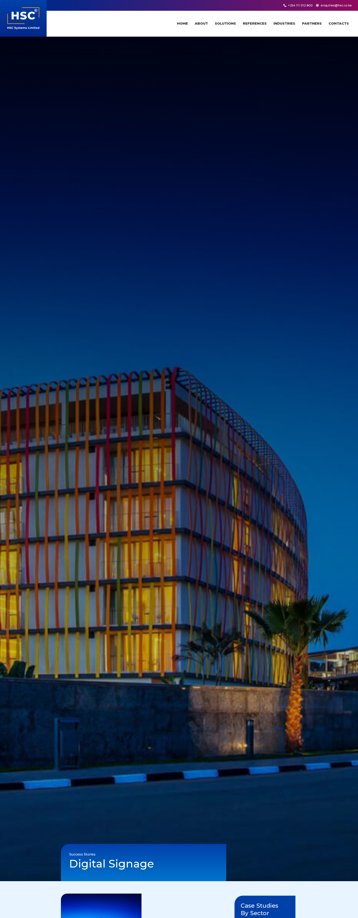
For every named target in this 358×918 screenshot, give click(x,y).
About (201, 23)
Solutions (225, 23)
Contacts (339, 23)
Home (182, 23)
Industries (284, 23)
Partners (312, 23)
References (255, 23)
